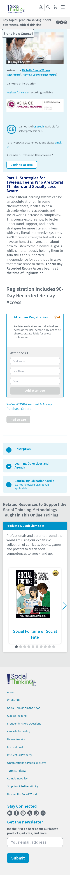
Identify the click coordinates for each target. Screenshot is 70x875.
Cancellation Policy (18, 731)
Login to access (22, 165)
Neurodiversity (16, 739)
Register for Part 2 (17, 92)
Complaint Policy (17, 778)
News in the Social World (22, 794)
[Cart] (55, 7)
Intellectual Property (19, 755)
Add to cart (18, 420)
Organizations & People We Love (26, 762)
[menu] (62, 7)
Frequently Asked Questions (24, 723)
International (15, 747)
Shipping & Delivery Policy (22, 786)
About (11, 692)
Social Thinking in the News (23, 708)
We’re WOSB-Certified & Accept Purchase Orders (29, 406)
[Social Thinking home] (16, 8)
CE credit (39, 126)
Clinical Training (17, 715)
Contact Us (13, 700)
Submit (18, 858)
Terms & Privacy (16, 770)
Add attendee (35, 390)
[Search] (48, 7)
